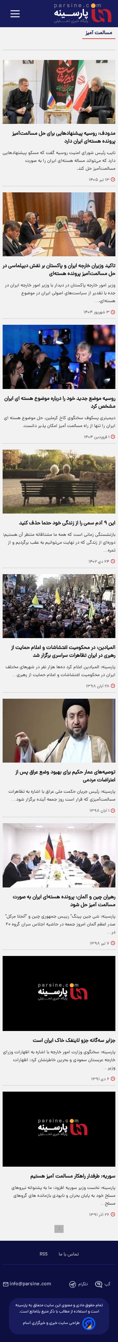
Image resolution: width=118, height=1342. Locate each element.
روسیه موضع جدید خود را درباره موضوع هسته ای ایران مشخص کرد (59, 403)
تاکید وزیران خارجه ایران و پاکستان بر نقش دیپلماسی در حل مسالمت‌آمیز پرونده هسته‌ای (59, 270)
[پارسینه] (79, 14)
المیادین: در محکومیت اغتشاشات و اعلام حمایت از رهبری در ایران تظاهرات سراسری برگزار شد (63, 652)
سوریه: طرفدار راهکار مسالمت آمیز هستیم (72, 1176)
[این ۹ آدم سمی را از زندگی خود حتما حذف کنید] (59, 482)
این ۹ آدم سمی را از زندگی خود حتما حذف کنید (67, 523)
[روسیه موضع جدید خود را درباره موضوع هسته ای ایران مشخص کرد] (59, 357)
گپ (107, 1284)
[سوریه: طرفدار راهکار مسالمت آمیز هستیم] (59, 1129)
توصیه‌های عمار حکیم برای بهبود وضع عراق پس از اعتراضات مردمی (65, 776)
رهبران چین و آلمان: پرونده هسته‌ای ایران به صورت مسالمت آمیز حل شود (64, 901)
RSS (44, 1254)
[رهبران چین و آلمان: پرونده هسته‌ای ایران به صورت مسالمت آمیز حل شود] (59, 855)
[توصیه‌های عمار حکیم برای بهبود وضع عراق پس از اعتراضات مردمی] (59, 731)
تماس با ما (69, 1254)
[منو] (15, 14)
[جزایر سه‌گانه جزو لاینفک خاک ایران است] (59, 993)
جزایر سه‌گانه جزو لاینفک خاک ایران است (74, 1041)
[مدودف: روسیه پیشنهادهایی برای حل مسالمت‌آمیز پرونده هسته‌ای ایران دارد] (59, 92)
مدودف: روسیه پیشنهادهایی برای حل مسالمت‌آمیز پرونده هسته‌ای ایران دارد (63, 138)
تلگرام (83, 1284)
